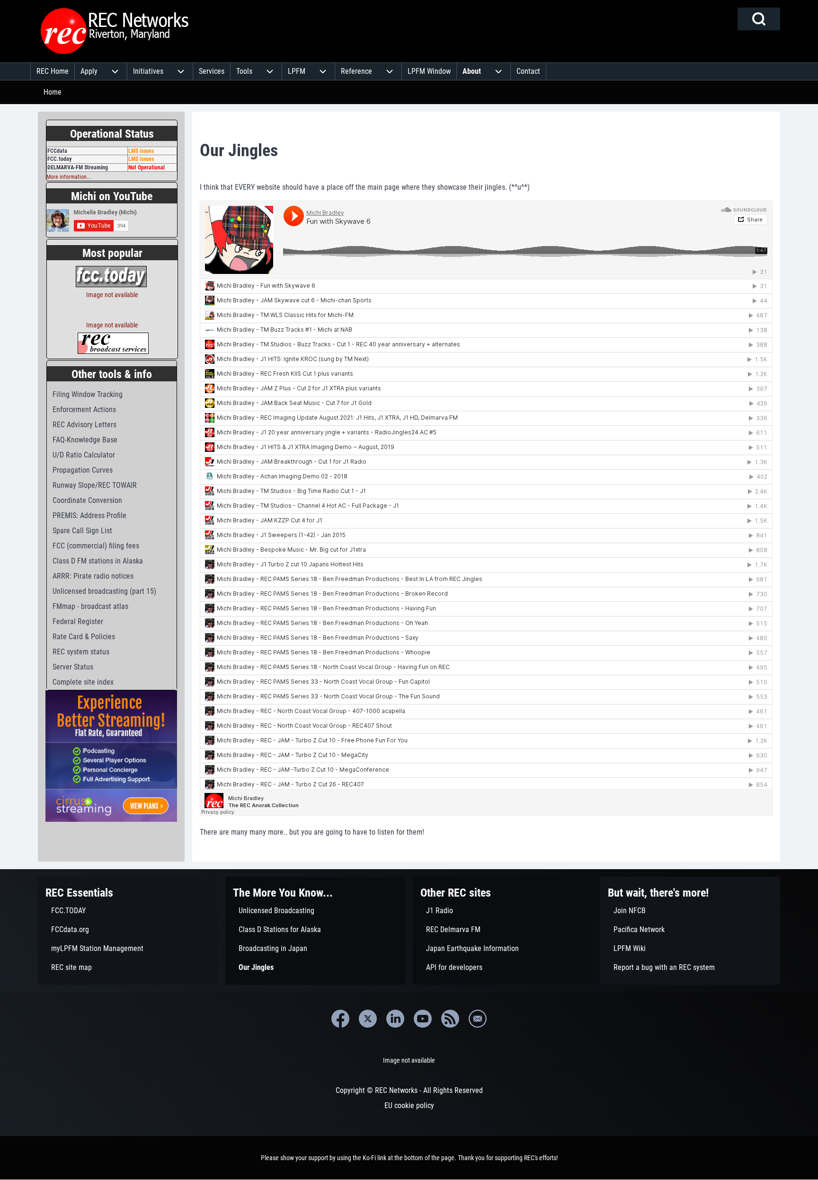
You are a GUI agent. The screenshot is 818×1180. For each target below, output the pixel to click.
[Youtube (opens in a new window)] (423, 1018)
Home (53, 92)
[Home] (115, 31)
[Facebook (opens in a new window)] (340, 1018)
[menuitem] (52, 71)
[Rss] (450, 1018)
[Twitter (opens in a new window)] (368, 1018)
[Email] (477, 1018)
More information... (68, 177)
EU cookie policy (409, 1105)
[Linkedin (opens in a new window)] (395, 1018)
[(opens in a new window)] (111, 275)
